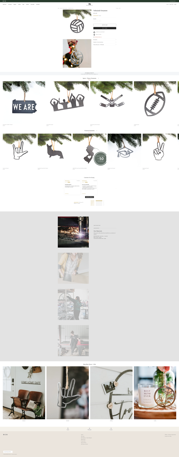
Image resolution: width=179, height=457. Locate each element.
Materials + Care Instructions (98, 42)
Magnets (15, 4)
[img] (67, 180)
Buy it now (104, 28)
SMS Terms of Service (84, 444)
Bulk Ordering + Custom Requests (86, 437)
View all (89, 79)
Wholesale (37, 4)
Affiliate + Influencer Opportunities (170, 434)
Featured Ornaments (89, 130)
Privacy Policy (83, 440)
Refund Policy (83, 439)
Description (95, 39)
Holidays (27, 4)
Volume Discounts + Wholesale (98, 44)
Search (82, 434)
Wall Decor (4, 4)
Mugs (23, 4)
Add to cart (104, 24)
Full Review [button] (67, 193)
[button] (95, 15)
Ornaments (10, 4)
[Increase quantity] (100, 21)
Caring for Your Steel (168, 436)
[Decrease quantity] (94, 21)
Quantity (94, 18)
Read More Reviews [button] (89, 197)
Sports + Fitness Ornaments (63, 8)
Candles (19, 4)
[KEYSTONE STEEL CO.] (89, 4)
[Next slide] (116, 189)
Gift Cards (82, 436)
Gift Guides (32, 4)
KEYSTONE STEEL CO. (98, 37)
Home (58, 8)
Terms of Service (83, 442)
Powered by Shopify (14, 454)
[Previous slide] (63, 189)
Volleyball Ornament (70, 8)
